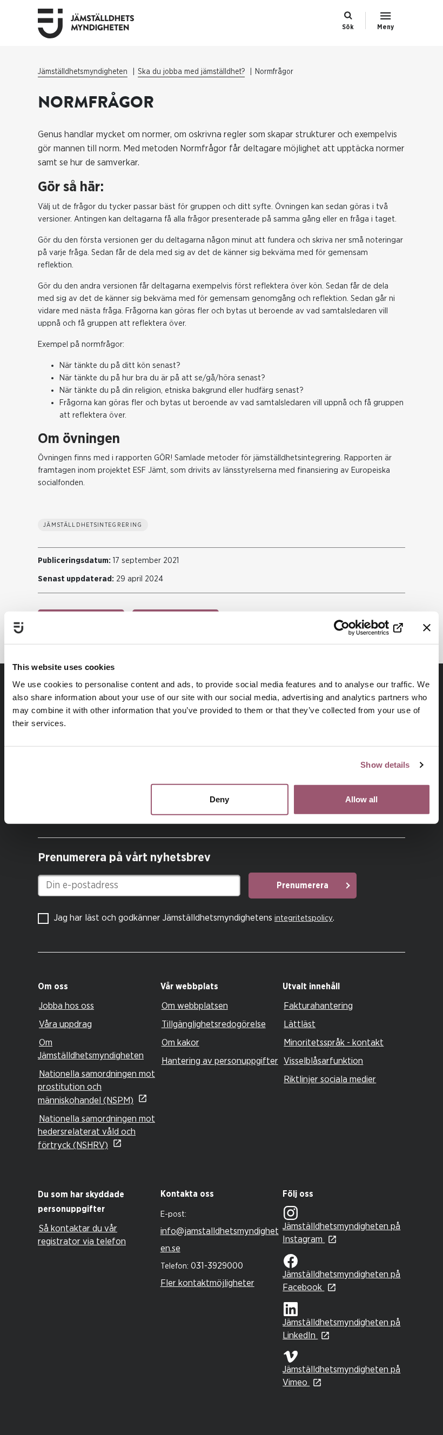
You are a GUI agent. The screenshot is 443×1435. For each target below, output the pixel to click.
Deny (219, 798)
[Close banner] (427, 628)
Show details (385, 764)
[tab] (96, 987)
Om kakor (180, 1042)
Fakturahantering (318, 1005)
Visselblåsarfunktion (323, 1060)
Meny (385, 27)
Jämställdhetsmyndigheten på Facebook (341, 1281)
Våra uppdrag (65, 1024)
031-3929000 (217, 1265)
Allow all (361, 798)
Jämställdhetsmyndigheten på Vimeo (341, 1376)
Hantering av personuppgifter (220, 1060)
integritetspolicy (303, 918)
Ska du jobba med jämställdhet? (191, 72)
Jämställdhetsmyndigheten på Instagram (341, 1233)
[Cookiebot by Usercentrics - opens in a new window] (355, 628)
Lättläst (300, 1024)
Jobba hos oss (66, 1005)
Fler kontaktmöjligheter (207, 1283)
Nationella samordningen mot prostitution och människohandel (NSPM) (96, 1087)
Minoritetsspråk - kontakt (334, 1042)
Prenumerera (302, 885)
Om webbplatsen (195, 1005)
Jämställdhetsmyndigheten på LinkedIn (341, 1329)
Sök (348, 27)
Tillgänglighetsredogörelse (214, 1024)
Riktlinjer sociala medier (330, 1079)
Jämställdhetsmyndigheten (82, 72)
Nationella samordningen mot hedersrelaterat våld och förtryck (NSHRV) (96, 1132)
